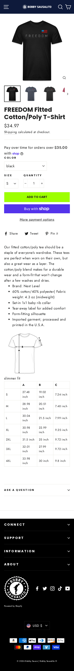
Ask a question (19, 490)
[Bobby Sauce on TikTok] (60, 588)
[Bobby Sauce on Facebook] (37, 588)
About (11, 564)
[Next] (67, 94)
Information (19, 551)
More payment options (37, 219)
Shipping (10, 132)
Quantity (32, 175)
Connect (14, 524)
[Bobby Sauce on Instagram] (52, 588)
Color (10, 157)
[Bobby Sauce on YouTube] (67, 588)
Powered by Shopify (13, 606)
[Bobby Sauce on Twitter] (45, 588)
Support (14, 537)
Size (8, 175)
